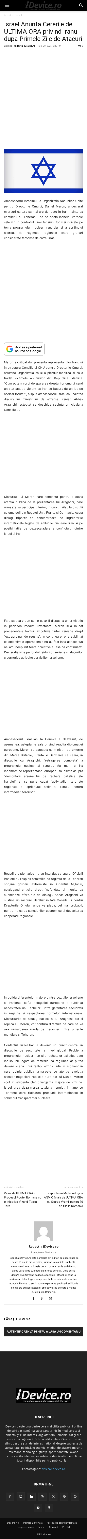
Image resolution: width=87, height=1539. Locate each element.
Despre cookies (25, 1527)
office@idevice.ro (53, 1469)
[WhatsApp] (75, 1497)
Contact (53, 1527)
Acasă (7, 15)
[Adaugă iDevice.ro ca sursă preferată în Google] (43, 349)
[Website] (64, 1497)
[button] (6, 5)
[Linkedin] (32, 1497)
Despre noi (13, 1522)
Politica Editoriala (33, 1522)
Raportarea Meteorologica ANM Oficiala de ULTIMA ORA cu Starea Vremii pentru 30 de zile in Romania (63, 1199)
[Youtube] (38, 1508)
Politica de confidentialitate (62, 1522)
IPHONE (66, 1527)
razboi (18, 15)
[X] (53, 1497)
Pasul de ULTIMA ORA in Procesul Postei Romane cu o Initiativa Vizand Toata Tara (22, 1199)
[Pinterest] (43, 1298)
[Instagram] (21, 1496)
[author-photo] (43, 1241)
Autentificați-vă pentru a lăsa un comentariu (44, 1331)
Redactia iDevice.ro (24, 45)
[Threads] (52, 1298)
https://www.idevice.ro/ (43, 1252)
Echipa (41, 1527)
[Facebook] (35, 1298)
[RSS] (42, 1497)
